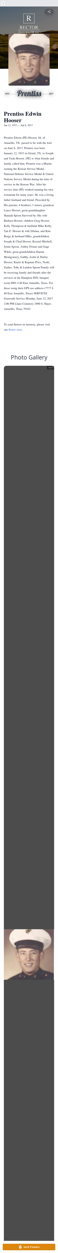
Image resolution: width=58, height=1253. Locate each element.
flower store (15, 329)
